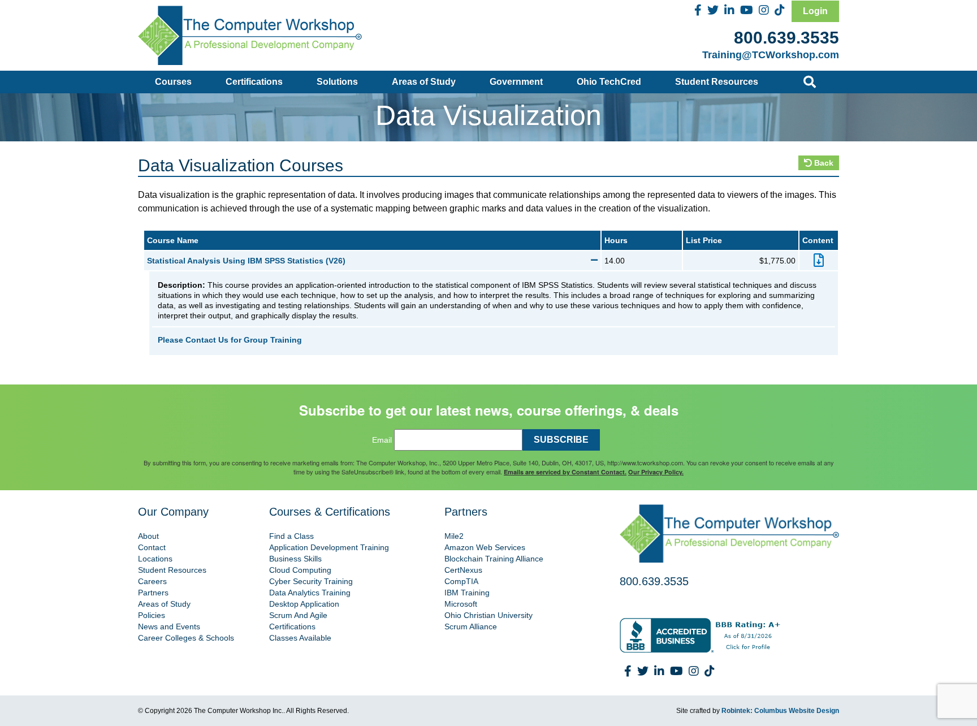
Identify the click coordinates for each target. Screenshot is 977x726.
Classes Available (300, 637)
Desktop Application (304, 603)
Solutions (337, 82)
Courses (173, 82)
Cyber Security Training (311, 581)
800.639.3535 (786, 37)
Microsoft (460, 603)
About (148, 536)
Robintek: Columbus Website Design (780, 711)
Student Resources (716, 82)
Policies (151, 615)
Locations (155, 558)
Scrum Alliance (470, 626)
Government (516, 82)
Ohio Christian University (488, 615)
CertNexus (463, 569)
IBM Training (467, 592)
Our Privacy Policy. (656, 472)
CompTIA (461, 581)
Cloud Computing (300, 569)
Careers (152, 581)
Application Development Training (329, 547)
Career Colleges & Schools (186, 637)
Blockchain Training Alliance (493, 558)
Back (822, 162)
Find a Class (291, 536)
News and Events (169, 626)
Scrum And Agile (298, 615)
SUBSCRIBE (561, 439)
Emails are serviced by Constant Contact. (565, 472)
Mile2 (454, 536)
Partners (153, 592)
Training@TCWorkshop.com (770, 54)
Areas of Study (424, 82)
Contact (152, 547)
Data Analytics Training (310, 592)
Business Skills (295, 558)
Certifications (254, 82)
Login (815, 11)
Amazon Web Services (484, 547)
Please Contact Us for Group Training (230, 339)
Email (382, 439)
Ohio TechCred (609, 82)
